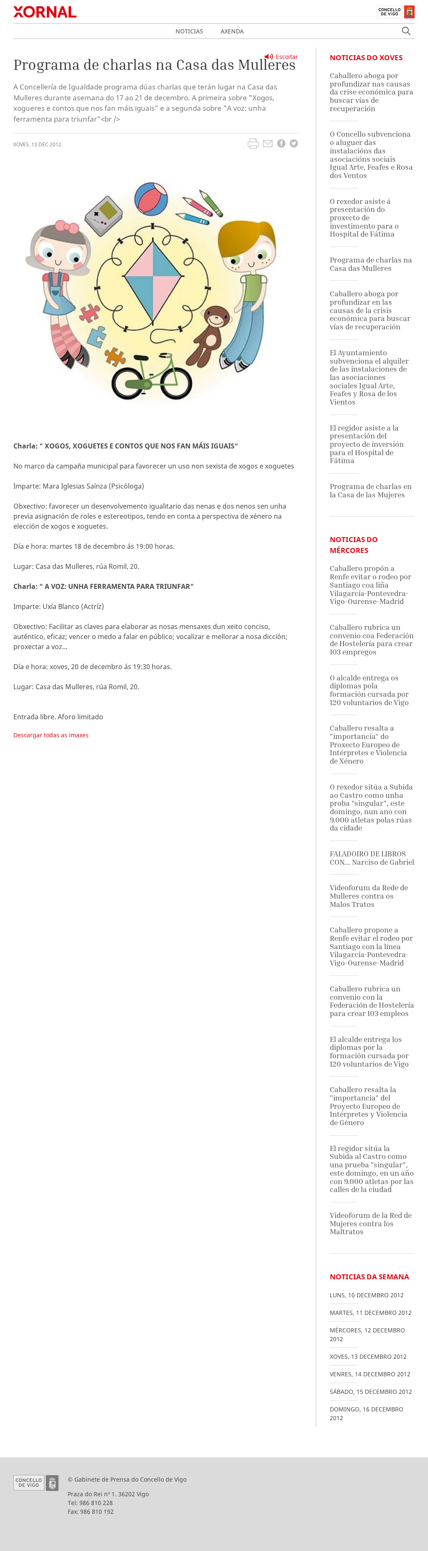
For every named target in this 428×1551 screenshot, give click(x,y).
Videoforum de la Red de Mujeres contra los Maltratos (371, 1223)
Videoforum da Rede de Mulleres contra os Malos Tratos (369, 895)
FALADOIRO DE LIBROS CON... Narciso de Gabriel (372, 857)
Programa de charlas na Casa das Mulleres (371, 264)
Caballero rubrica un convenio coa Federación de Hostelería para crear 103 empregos (372, 639)
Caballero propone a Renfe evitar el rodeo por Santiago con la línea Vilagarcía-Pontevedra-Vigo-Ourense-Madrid (371, 946)
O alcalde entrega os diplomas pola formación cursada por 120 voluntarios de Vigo (369, 690)
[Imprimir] (253, 144)
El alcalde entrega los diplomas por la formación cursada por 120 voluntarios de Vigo (369, 1051)
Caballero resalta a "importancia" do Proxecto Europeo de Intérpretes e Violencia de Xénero (368, 744)
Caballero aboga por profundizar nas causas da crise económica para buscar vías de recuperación (371, 92)
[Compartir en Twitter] (294, 144)
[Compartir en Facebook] (281, 144)
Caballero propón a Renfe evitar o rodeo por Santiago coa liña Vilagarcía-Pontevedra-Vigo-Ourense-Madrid (370, 585)
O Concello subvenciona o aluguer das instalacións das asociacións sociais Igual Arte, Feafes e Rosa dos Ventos (371, 154)
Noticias (189, 31)
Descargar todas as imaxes (51, 735)
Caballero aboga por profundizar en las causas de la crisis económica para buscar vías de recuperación (370, 310)
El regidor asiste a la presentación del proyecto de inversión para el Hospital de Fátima (367, 444)
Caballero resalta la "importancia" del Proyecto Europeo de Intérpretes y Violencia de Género (369, 1106)
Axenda (232, 31)
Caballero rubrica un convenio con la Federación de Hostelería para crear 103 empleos (372, 1001)
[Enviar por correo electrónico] (268, 144)
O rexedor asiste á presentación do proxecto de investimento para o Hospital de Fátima (364, 218)
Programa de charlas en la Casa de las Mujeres (371, 490)
